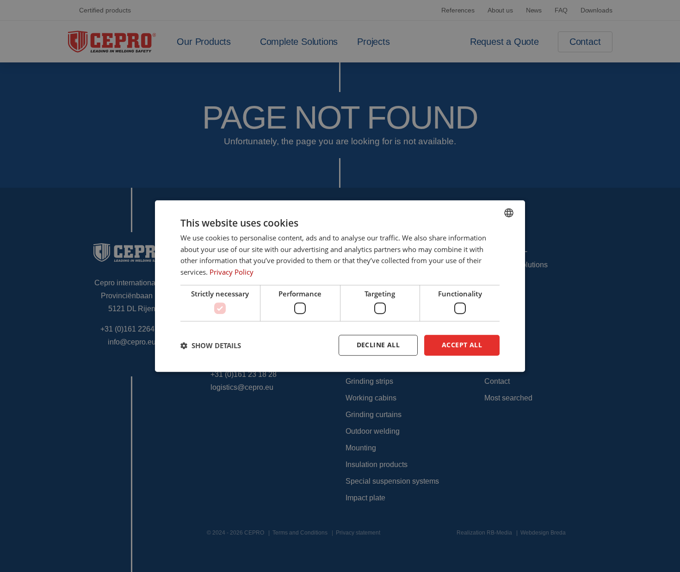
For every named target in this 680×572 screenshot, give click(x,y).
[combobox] (508, 212)
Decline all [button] (378, 345)
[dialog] (340, 286)
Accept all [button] (462, 345)
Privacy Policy (231, 272)
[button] (210, 345)
